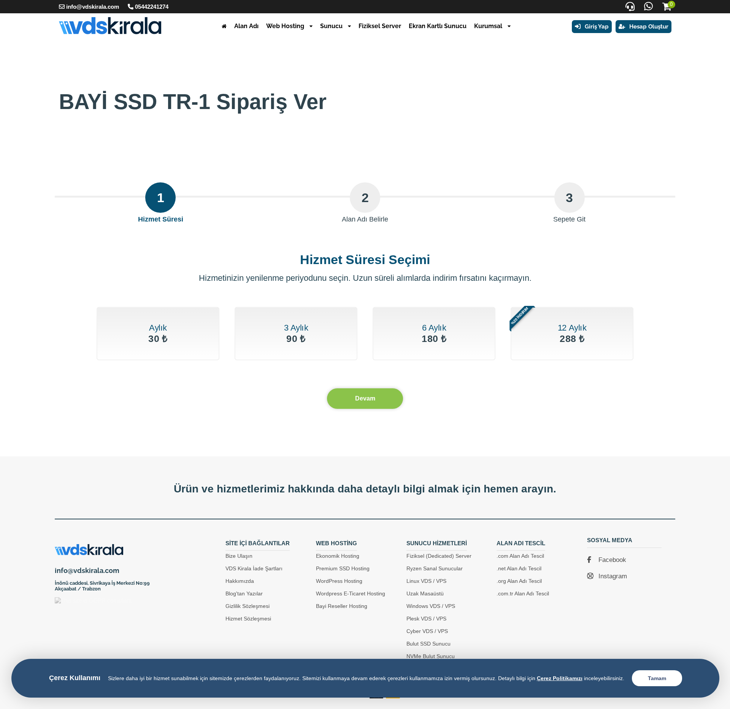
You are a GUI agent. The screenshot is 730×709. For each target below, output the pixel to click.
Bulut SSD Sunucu (428, 644)
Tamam (657, 678)
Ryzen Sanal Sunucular (434, 568)
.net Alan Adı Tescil (519, 568)
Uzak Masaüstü (425, 593)
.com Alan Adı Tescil (520, 556)
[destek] (630, 7)
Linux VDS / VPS (426, 581)
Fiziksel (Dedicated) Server (438, 556)
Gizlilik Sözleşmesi (247, 606)
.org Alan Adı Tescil (519, 581)
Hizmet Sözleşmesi (248, 619)
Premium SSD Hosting (343, 568)
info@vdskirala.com (92, 6)
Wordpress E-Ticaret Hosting (350, 593)
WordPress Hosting (339, 581)
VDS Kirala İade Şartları (253, 568)
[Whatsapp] (648, 7)
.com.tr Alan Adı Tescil (523, 593)
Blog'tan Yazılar (244, 593)
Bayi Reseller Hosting (341, 606)
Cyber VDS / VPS (427, 631)
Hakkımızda (239, 581)
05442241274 (151, 6)
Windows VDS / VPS (430, 606)
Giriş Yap (596, 26)
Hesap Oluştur (648, 26)
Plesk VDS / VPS (426, 619)
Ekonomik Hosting (337, 556)
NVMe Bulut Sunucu (430, 656)
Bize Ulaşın (238, 556)
